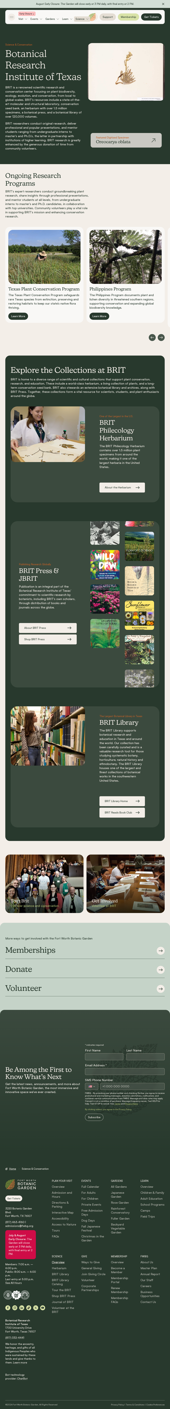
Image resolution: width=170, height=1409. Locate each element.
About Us (146, 1262)
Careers (145, 1286)
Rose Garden (120, 1202)
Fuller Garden (120, 1218)
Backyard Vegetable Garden (118, 1228)
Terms (117, 1103)
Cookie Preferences (155, 1404)
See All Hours (13, 1282)
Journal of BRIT (63, 1302)
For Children (89, 1198)
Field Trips (147, 1216)
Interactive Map (63, 1212)
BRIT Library (60, 1274)
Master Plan (148, 1268)
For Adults (88, 1192)
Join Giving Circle (93, 1274)
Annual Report (150, 1274)
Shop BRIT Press (63, 1296)
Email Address (96, 1065)
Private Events (91, 1204)
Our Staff (146, 1280)
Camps (145, 1210)
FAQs (55, 1236)
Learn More (18, 316)
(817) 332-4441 (14, 1337)
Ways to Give (90, 1262)
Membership (128, 17)
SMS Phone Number (99, 1080)
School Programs (152, 1204)
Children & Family (152, 1192)
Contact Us (148, 1302)
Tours (56, 1230)
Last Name (133, 1050)
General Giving (91, 1268)
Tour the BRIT (61, 1290)
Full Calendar (90, 1186)
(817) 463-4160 (14, 1222)
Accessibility (60, 1218)
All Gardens (119, 1186)
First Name (92, 1050)
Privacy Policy (131, 1103)
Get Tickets (151, 17)
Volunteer (88, 1280)
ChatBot (22, 1378)
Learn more (20, 1362)
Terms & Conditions (135, 1404)
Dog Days (88, 1220)
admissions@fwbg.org (19, 1225)
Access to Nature (64, 1224)
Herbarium (59, 1268)
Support (108, 17)
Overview (58, 1186)
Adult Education (151, 1198)
